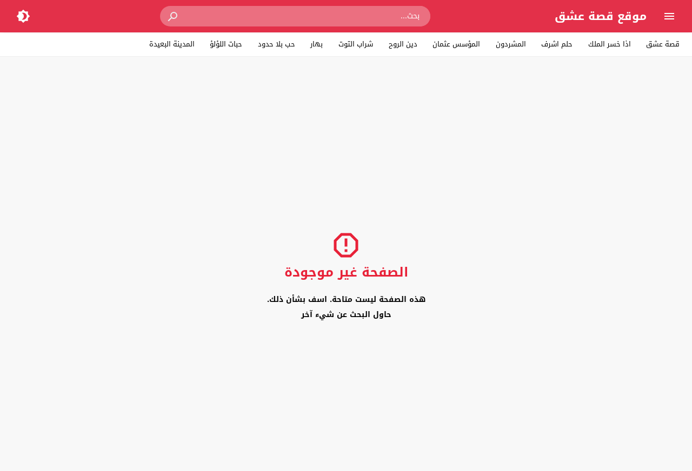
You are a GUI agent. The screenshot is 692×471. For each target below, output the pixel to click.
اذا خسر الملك (609, 44)
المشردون (511, 44)
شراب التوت (355, 44)
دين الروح (403, 44)
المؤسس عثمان (456, 44)
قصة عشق (663, 44)
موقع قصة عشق (601, 16)
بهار (316, 44)
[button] (173, 16)
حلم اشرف (557, 44)
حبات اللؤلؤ (226, 44)
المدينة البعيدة (172, 44)
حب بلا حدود (276, 44)
